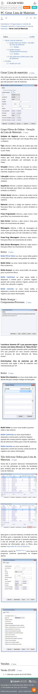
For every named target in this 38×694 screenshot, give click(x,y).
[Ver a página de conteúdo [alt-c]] (2, 18)
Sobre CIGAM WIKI (25, 691)
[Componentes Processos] (19, 322)
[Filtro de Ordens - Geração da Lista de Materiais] (19, 515)
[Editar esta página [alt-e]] (27, 18)
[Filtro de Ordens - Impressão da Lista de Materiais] (19, 580)
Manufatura (5, 24)
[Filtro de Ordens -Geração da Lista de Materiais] (19, 104)
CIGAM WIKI (15, 3)
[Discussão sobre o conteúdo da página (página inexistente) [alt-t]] (6, 18)
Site (34, 7)
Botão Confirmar (8, 277)
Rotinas (11, 26)
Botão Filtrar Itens (8, 256)
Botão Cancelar (7, 289)
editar (33, 73)
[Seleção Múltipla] (19, 401)
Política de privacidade (9, 691)
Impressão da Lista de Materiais (18, 546)
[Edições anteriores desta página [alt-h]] (31, 18)
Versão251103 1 (21, 550)
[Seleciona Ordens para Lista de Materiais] (19, 486)
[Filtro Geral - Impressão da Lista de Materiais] (19, 630)
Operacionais (21, 26)
